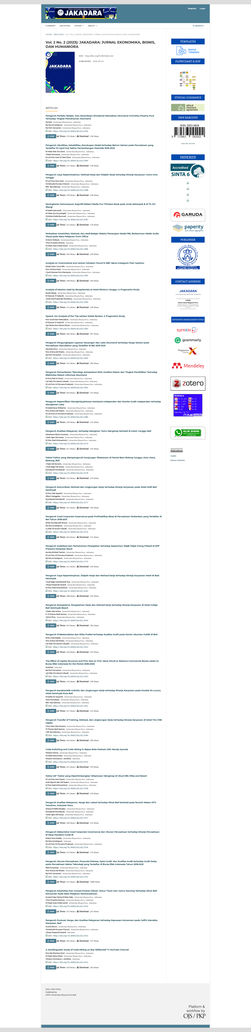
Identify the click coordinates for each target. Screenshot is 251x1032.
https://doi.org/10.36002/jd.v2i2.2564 (70, 621)
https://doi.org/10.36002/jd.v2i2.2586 (70, 249)
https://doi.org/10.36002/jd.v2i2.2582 (70, 358)
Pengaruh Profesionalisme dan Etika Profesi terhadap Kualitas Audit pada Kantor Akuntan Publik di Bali (101, 634)
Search (199, 26)
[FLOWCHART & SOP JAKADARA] (188, 91)
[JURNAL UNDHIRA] (187, 269)
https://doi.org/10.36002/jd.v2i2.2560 (70, 735)
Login (202, 8)
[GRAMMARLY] (188, 343)
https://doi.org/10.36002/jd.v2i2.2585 (70, 276)
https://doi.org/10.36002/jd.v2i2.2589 (70, 161)
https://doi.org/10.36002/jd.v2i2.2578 (70, 473)
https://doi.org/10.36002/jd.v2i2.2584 (70, 302)
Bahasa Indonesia (178, 460)
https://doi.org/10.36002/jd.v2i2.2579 (70, 444)
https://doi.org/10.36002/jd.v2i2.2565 (70, 591)
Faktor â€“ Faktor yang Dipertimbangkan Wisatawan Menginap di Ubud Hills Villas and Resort (96, 776)
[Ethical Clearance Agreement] (188, 111)
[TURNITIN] (188, 333)
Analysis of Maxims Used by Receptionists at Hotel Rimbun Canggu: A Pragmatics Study (92, 289)
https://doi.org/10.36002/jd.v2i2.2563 (70, 647)
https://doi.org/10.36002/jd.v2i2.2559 (70, 762)
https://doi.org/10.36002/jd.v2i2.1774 (70, 562)
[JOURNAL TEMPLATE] (188, 54)
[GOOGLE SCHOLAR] (188, 160)
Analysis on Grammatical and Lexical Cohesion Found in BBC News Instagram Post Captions (95, 263)
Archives (65, 26)
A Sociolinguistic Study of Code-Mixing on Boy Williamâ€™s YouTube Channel (87, 949)
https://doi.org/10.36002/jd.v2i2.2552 (70, 936)
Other (78, 26)
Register (192, 8)
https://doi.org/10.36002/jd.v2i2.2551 (70, 962)
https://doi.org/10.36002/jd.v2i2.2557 (70, 818)
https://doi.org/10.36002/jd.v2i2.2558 (70, 789)
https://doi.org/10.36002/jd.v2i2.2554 (70, 906)
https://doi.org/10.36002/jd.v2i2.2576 (70, 532)
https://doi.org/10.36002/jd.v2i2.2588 (70, 190)
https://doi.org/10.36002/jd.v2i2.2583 (70, 329)
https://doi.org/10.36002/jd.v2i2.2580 (70, 417)
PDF (52, 136)
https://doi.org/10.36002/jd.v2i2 (99, 56)
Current (50, 26)
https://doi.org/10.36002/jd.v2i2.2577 (70, 503)
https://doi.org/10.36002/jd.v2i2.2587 (70, 220)
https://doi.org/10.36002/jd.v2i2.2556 (70, 847)
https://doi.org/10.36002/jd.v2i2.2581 (70, 388)
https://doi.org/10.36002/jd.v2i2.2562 (70, 677)
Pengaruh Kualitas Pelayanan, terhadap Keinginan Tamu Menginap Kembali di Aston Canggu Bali (98, 431)
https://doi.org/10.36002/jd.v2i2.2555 (70, 877)
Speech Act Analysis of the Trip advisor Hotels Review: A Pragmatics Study (85, 316)
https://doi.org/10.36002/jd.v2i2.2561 (70, 706)
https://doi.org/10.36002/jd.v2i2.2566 (70, 131)
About (92, 26)
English (173, 456)
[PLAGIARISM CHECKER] (188, 354)
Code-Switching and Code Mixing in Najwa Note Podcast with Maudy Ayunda (87, 749)
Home (49, 34)
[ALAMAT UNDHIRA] (188, 313)
